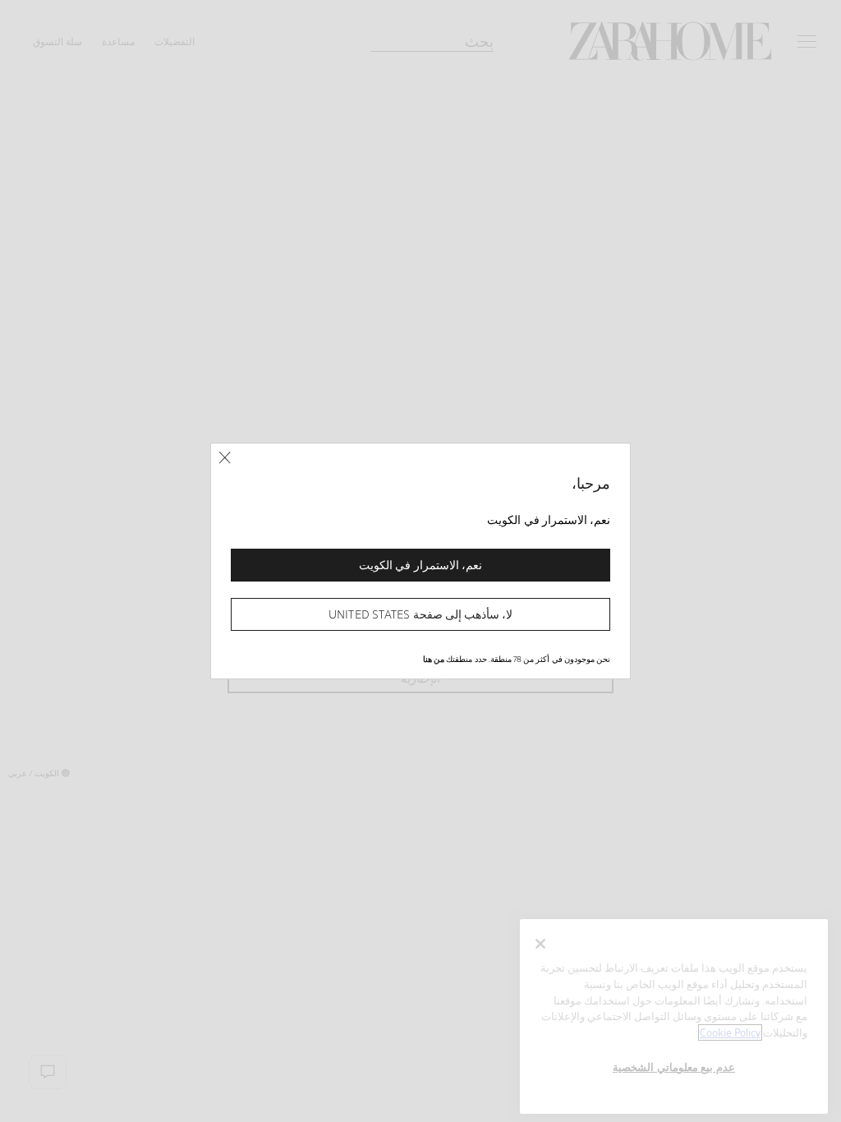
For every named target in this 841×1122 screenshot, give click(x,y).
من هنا (433, 659)
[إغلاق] (225, 458)
